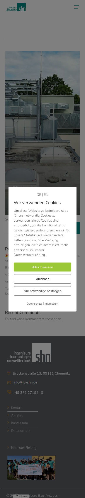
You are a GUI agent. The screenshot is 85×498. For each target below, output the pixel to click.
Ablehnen (42, 279)
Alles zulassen (42, 267)
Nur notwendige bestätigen (42, 291)
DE (39, 194)
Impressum (51, 303)
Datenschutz (34, 303)
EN (46, 194)
